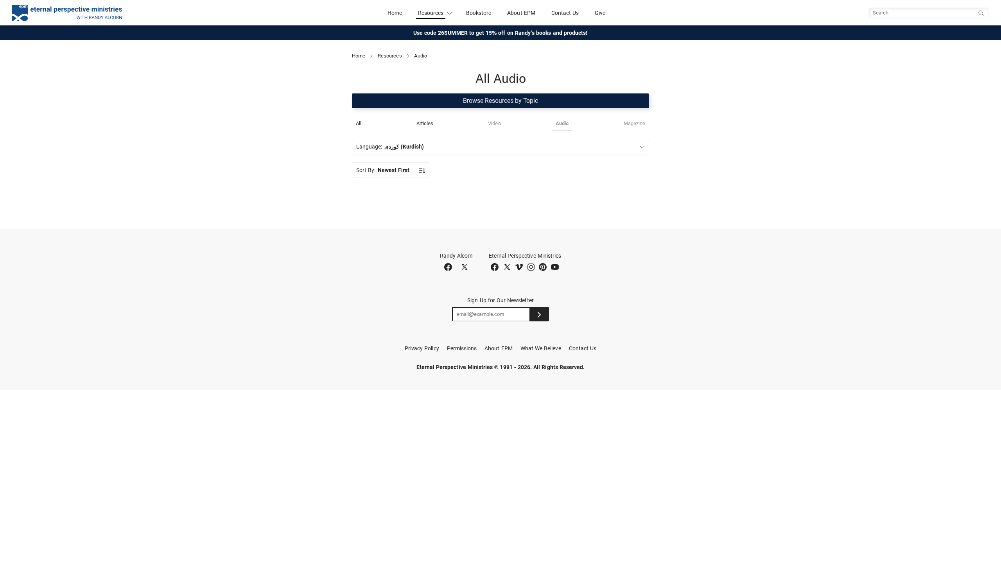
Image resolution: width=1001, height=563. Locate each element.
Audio (562, 123)
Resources (390, 56)
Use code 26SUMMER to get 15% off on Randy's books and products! (500, 33)
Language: (390, 146)
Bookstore (479, 13)
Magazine (634, 123)
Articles (424, 123)
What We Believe (540, 348)
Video (494, 123)
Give (600, 13)
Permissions (462, 348)
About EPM (521, 13)
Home (394, 13)
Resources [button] (431, 13)
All (358, 123)
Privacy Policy (422, 348)
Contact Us (565, 13)
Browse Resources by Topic (500, 100)
